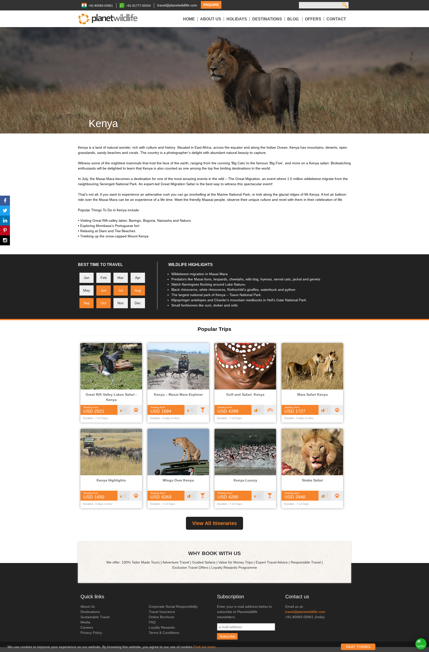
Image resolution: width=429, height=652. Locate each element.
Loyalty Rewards (162, 627)
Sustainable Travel (94, 617)
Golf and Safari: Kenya (245, 394)
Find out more (204, 647)
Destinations (267, 19)
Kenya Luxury (245, 480)
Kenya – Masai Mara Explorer (178, 394)
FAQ (152, 622)
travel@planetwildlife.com (177, 5)
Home (189, 19)
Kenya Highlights (111, 480)
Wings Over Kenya (178, 480)
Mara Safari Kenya (312, 394)
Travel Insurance (162, 612)
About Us (210, 19)
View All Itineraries (214, 523)
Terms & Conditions (164, 633)
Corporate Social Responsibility (173, 607)
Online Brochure (161, 617)
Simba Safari (312, 480)
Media (85, 622)
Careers (86, 627)
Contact (336, 19)
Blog (293, 19)
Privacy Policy (91, 633)
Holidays (236, 19)
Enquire (211, 5)
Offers (313, 19)
